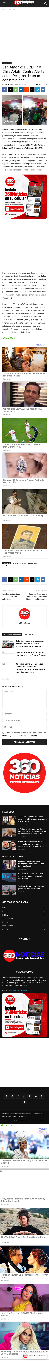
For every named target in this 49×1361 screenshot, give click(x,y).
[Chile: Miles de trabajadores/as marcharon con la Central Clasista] (8, 655)
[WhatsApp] (15, 89)
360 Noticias (9, 84)
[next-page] (7, 678)
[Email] (32, 89)
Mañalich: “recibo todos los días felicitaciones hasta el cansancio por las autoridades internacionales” (32, 831)
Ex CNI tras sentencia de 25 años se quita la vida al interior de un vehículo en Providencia (32, 819)
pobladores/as (32, 563)
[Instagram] (12, 1096)
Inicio (4, 9)
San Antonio (7, 566)
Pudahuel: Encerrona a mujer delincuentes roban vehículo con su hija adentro (36, 596)
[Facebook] (4, 89)
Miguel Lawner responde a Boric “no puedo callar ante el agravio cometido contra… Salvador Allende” (32, 844)
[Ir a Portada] (24, 956)
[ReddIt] (26, 89)
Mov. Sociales (12, 9)
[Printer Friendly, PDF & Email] (9, 339)
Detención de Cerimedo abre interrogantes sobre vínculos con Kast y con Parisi (31, 863)
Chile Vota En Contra (19, 563)
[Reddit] (18, 1096)
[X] (10, 89)
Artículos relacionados (12, 635)
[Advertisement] (24, 36)
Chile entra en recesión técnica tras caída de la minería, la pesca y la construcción (31, 876)
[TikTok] (24, 1096)
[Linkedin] (21, 89)
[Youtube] (24, 1102)
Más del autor (29, 635)
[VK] (43, 89)
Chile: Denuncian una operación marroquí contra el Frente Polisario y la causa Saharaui (29, 644)
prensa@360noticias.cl (22, 990)
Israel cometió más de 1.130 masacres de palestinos (11, 596)
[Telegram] (37, 89)
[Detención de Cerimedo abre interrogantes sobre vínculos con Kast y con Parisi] (9, 865)
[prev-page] (3, 678)
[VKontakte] (35, 1096)
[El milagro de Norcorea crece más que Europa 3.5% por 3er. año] (9, 889)
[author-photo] (24, 620)
